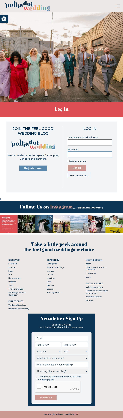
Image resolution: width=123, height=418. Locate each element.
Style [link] (49, 282)
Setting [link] (50, 285)
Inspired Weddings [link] (55, 267)
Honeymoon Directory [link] (18, 309)
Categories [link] (52, 264)
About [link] (88, 264)
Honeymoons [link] (14, 278)
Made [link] (11, 271)
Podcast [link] (12, 282)
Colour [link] (50, 274)
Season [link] (50, 289)
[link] (4, 19)
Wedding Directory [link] (17, 305)
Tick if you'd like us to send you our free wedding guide (59, 378)
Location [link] (51, 278)
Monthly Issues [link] (53, 292)
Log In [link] (88, 277)
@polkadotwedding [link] (90, 207)
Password (73, 149)
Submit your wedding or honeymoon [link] (97, 292)
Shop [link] (10, 285)
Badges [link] (89, 300)
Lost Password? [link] (79, 175)
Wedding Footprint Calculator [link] (17, 293)
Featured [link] (12, 264)
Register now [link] (33, 168)
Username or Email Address (83, 137)
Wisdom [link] (12, 267)
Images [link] (50, 271)
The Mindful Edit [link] (15, 289)
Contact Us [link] (91, 273)
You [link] (10, 274)
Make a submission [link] (94, 287)
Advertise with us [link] (94, 297)
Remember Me (78, 161)
